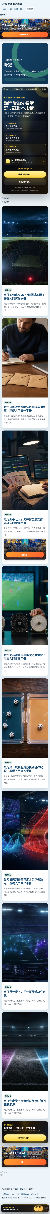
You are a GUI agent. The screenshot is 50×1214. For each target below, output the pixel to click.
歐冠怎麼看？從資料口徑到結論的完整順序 (25, 1102)
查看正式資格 (25, 1137)
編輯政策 (15, 1194)
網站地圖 (34, 1194)
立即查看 (39, 1208)
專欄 (16, 9)
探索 (4, 9)
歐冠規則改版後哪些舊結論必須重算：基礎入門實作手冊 (25, 408)
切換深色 (30, 9)
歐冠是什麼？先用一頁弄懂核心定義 (25, 993)
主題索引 (6, 1194)
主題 (10, 9)
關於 (21, 9)
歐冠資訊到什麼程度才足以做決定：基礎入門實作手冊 (23, 881)
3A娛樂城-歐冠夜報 (12, 3)
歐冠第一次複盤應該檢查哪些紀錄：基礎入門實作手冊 (23, 769)
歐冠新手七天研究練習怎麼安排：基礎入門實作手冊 (25, 521)
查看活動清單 (25, 182)
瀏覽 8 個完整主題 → (12, 80)
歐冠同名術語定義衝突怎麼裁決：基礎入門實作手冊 (25, 656)
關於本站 (25, 1194)
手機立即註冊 (25, 174)
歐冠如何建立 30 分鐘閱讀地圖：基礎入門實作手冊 (24, 296)
